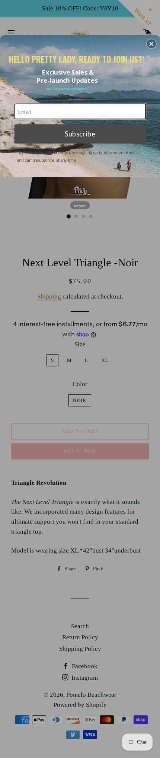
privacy (80, 204)
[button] (151, 43)
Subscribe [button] (80, 133)
